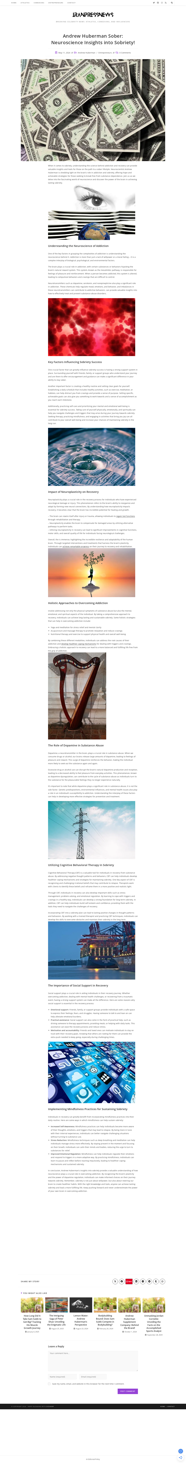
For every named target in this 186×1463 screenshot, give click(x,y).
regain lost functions (125, 516)
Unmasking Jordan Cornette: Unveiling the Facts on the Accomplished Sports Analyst (153, 1323)
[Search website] (172, 2)
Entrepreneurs (105, 52)
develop (65, 644)
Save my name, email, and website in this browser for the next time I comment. (88, 1384)
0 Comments (125, 52)
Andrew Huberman (86, 52)
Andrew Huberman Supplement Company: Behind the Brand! (129, 1321)
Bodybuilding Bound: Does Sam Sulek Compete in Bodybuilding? (105, 1320)
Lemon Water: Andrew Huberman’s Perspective (81, 1320)
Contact (171, 1406)
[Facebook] (158, 3)
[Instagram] (162, 3)
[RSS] (166, 3)
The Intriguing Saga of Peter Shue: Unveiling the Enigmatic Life (56, 1320)
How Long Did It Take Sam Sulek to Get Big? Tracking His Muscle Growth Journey (32, 1321)
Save (130, 1281)
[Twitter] (154, 3)
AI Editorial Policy (93, 1459)
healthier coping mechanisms (82, 644)
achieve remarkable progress (75, 546)
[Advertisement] (93, 1430)
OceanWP (50, 1406)
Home (162, 1406)
